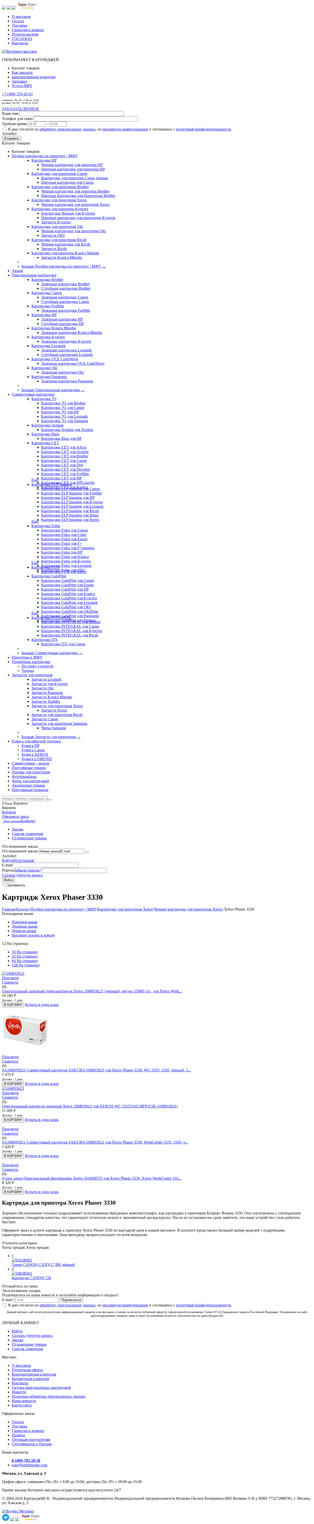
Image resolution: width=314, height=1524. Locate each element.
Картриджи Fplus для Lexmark (66, 565)
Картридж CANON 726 (31, 1278)
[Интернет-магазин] (19, 51)
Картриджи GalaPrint (48, 576)
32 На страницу (25, 956)
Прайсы (18, 1435)
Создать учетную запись (22, 875)
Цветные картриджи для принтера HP (73, 169)
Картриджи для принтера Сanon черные (74, 178)
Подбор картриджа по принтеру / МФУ (63, 909)
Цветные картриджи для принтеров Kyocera (78, 218)
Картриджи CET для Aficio (63, 447)
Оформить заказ (15, 816)
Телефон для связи (17, 119)
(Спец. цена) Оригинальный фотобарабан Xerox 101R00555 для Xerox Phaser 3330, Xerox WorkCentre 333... (91, 1178)
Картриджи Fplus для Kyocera (66, 561)
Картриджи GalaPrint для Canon (67, 580)
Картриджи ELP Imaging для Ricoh (70, 511)
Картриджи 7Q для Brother (63, 403)
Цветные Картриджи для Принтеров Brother (78, 196)
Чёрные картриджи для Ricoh (65, 244)
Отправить (12, 138)
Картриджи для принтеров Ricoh (58, 240)
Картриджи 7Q (43, 399)
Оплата (18, 21)
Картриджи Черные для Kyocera (68, 213)
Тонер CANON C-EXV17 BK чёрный (43, 1265)
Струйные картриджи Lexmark (67, 354)
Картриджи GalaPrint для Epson (67, 585)
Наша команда (24, 1401)
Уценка (28, 670)
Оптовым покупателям (31, 1439)
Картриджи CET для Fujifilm (65, 474)
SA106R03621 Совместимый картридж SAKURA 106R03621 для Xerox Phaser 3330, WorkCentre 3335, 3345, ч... (95, 1142)
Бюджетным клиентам (30, 1379)
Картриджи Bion (45, 434)
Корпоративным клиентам (34, 1374)
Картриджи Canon (46, 293)
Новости (19, 1392)
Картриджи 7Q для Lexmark (64, 416)
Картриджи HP (44, 160)
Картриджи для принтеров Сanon (59, 173)
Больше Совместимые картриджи (52, 653)
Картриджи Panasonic (49, 377)
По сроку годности (37, 666)
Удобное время (14, 124)
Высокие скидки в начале (33, 935)
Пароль (8, 870)
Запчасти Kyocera (56, 222)
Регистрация (23, 860)
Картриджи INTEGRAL (51, 617)
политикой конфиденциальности (203, 129)
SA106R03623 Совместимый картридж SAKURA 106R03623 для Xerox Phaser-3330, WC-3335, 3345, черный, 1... (96, 1070)
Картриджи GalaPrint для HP (65, 589)
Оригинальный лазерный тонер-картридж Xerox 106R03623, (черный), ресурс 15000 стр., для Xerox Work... (92, 991)
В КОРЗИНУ (13, 1005)
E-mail (7, 865)
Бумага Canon (33, 750)
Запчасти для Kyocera (49, 684)
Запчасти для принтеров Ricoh (56, 715)
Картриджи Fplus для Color (63, 535)
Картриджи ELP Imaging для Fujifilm (71, 493)
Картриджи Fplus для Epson (64, 539)
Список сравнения (27, 834)
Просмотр (10, 978)
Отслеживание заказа (20, 851)
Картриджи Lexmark (48, 346)
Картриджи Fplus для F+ (61, 543)
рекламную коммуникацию (125, 129)
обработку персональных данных (67, 129)
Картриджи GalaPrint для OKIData (69, 611)
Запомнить (16, 885)
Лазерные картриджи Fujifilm (65, 310)
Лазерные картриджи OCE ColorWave (73, 363)
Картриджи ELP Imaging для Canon (70, 489)
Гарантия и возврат (28, 30)
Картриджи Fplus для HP (62, 552)
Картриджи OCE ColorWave (54, 359)
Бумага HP (30, 745)
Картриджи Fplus (45, 526)
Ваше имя (10, 113)
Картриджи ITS (44, 640)
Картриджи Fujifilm (47, 306)
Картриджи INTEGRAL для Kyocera (71, 631)
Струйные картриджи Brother (66, 288)
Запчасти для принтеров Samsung (59, 723)
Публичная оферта (27, 1370)
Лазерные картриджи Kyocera (66, 341)
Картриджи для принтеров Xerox (59, 200)
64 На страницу (25, 961)
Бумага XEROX (35, 754)
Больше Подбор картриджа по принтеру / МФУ (64, 266)
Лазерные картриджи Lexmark (66, 350)
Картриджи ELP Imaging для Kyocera (72, 502)
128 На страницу (26, 965)
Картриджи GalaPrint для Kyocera (69, 598)
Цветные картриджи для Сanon (67, 182)
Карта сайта (22, 1405)
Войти (7, 860)
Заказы (17, 829)
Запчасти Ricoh (54, 249)
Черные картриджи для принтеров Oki (73, 231)
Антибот (9, 133)
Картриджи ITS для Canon (63, 644)
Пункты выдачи (25, 34)
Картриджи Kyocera (48, 337)
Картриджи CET (45, 443)
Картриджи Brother (47, 279)
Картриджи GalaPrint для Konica (68, 594)
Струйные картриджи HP (62, 324)
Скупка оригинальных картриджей (41, 1387)
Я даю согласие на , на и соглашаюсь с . (120, 129)
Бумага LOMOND (37, 759)
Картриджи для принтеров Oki (57, 226)
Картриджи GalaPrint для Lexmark (69, 602)
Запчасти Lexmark (46, 679)
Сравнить (10, 982)
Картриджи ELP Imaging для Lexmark (72, 506)
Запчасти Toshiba (45, 701)
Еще (35, 480)
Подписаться (71, 1300)
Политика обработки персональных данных (49, 1396)
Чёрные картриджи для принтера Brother (75, 191)
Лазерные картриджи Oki (62, 372)
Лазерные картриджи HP (62, 319)
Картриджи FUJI (45, 567)
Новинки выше (25, 922)
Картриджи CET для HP (61, 478)
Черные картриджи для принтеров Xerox (75, 204)
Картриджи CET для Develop (65, 469)
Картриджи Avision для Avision (67, 430)
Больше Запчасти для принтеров (51, 737)
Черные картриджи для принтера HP (72, 165)
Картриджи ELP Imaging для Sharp (70, 515)
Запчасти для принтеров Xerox (57, 706)
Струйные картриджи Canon (65, 302)
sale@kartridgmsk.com (29, 1465)
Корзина (9, 812)
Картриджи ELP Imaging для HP (68, 497)
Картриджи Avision (47, 425)
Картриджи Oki (44, 368)
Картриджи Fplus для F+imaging (67, 548)
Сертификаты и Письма (32, 1444)
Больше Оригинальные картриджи (53, 390)
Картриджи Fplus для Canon (64, 530)
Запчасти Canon (44, 719)
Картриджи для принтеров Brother (60, 187)
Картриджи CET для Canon (64, 460)
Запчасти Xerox (54, 710)
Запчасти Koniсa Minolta (61, 257)
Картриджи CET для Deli (62, 465)
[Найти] (49, 799)
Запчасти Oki (42, 688)
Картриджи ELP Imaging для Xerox (70, 520)
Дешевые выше (25, 926)
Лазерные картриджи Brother (65, 284)
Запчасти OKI (53, 235)
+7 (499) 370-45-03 (17, 94)
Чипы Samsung (53, 728)
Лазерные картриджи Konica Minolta (71, 332)
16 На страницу (25, 952)
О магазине (21, 16)
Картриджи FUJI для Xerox (64, 572)
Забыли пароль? (27, 870)
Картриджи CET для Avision (65, 452)
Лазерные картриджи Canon (64, 297)
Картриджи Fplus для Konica (65, 557)
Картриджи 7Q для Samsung (64, 421)
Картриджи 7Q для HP (60, 412)
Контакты (20, 43)
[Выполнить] (87, 852)
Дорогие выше (24, 931)
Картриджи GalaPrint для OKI (66, 607)
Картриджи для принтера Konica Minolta (65, 253)
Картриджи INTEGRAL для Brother (71, 622)
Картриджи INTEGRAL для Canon (70, 626)
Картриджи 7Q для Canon (62, 407)
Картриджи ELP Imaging (51, 484)
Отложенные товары (29, 838)
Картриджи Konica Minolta (53, 328)
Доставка (19, 25)
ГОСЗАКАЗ (22, 39)
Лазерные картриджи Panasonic (67, 381)
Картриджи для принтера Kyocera (59, 209)
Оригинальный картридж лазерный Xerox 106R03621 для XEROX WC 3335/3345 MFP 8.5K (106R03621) (90, 1106)
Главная (8, 909)
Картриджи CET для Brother (64, 456)
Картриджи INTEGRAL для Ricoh (69, 635)
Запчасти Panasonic (47, 692)
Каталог (23, 909)
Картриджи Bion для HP (61, 438)
